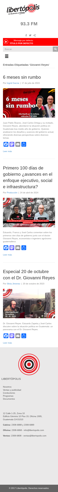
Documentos (9, 399)
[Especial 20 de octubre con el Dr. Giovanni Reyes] (29, 303)
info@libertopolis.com (34, 430)
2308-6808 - (17, 435)
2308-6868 (17, 430)
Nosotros (7, 387)
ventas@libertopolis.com (34, 435)
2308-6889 (29, 425)
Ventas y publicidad (12, 390)
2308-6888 (16, 425)
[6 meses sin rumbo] (29, 103)
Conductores (9, 393)
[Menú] (6, 56)
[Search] (55, 49)
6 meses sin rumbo (22, 77)
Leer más (7, 151)
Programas (8, 396)
